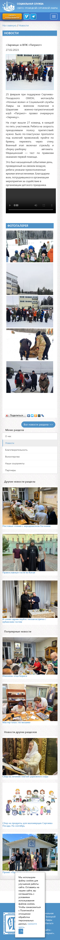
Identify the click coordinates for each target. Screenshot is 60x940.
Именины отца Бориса (14, 675)
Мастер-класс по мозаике (16, 722)
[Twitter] (32, 414)
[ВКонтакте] (28, 414)
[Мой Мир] (39, 414)
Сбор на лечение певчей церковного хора (25, 776)
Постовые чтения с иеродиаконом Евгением (26, 526)
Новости (24, 25)
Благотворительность (16, 449)
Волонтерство (12, 456)
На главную (9, 25)
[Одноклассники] (36, 414)
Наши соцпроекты (14, 463)
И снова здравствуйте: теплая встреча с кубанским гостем (24, 620)
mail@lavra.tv (47, 923)
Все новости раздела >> (38, 424)
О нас (8, 436)
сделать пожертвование (12, 16)
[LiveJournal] (42, 414)
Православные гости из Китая (18, 572)
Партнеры (10, 470)
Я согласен (22, 931)
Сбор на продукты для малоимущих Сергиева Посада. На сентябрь (27, 824)
